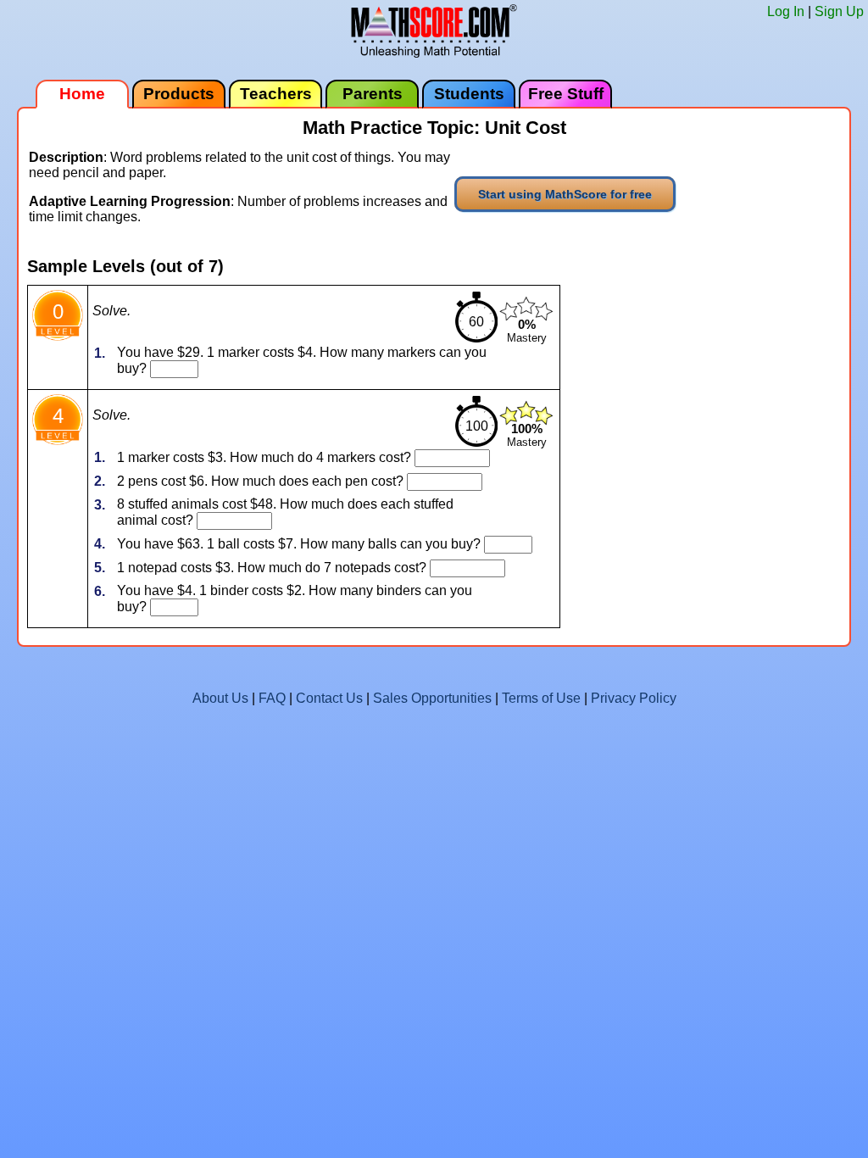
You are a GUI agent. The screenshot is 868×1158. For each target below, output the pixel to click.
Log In (785, 11)
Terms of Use (541, 698)
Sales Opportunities (432, 698)
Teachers (276, 94)
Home (82, 94)
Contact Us (329, 698)
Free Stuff (566, 94)
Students (469, 94)
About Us (220, 698)
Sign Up (839, 11)
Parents (372, 94)
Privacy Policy (633, 698)
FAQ (272, 698)
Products (178, 94)
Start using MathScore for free (565, 194)
